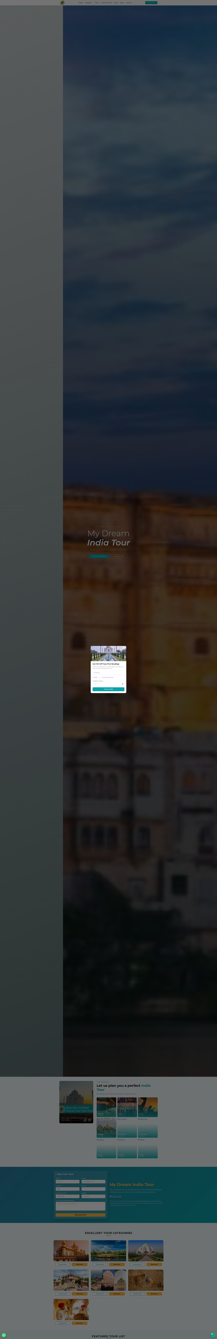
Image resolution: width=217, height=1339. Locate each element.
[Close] (124, 648)
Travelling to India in (98, 681)
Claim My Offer (108, 689)
